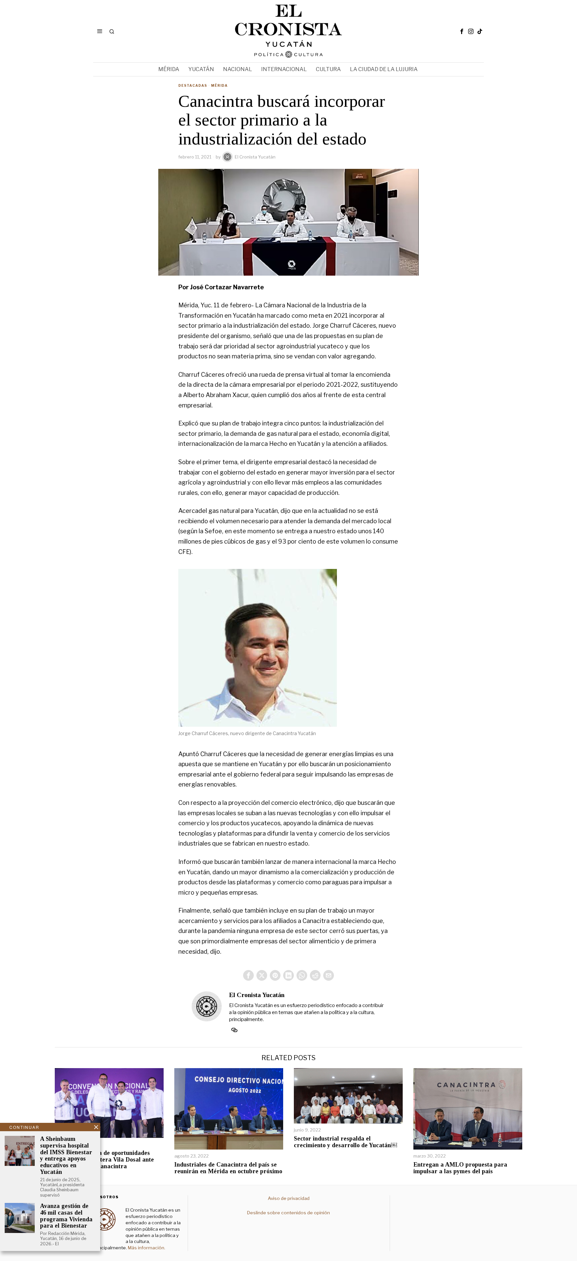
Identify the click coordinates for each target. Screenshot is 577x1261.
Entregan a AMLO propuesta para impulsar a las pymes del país (460, 1168)
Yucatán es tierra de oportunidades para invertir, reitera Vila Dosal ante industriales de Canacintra (104, 1160)
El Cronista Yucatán (255, 157)
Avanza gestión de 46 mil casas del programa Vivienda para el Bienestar (66, 1216)
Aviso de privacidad (289, 1198)
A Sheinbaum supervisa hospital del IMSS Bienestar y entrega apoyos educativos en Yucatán (66, 1155)
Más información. (146, 1247)
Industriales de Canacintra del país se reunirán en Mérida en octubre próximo (228, 1168)
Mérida (219, 85)
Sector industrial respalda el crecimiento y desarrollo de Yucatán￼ (345, 1142)
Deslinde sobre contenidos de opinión (288, 1212)
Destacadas (192, 85)
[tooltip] (462, 31)
